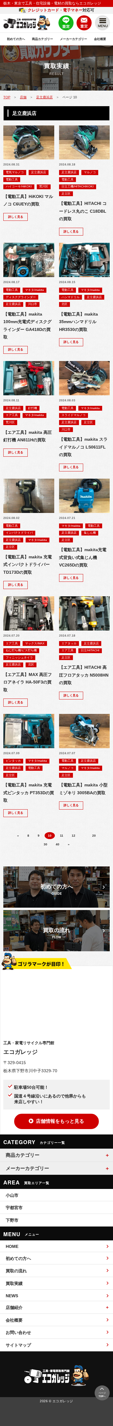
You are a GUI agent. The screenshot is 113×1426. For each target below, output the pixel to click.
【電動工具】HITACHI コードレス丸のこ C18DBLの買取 (83, 211)
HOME (12, 1246)
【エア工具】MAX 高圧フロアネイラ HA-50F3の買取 (27, 682)
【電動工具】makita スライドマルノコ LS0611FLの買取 (83, 447)
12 (73, 835)
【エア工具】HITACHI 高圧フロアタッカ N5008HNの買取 (83, 675)
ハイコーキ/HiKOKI (19, 186)
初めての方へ (16, 39)
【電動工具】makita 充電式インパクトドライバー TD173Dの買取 (27, 565)
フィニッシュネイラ (19, 657)
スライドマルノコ (73, 415)
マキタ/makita (34, 290)
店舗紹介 (14, 1307)
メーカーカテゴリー (73, 39)
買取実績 (14, 1283)
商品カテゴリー (42, 39)
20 (94, 835)
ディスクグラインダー (21, 297)
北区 (64, 304)
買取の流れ (16, 1270)
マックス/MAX (35, 643)
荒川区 (43, 186)
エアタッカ (69, 643)
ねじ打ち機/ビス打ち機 (21, 650)
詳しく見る (15, 216)
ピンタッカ (13, 760)
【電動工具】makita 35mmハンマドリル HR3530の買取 (78, 322)
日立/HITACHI (90, 650)
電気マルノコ (15, 172)
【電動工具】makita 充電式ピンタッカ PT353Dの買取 (28, 793)
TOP (6, 97)
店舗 (23, 97)
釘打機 (32, 408)
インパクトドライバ (19, 532)
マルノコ (90, 172)
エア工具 (12, 415)
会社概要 (100, 39)
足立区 (66, 193)
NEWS (12, 1295)
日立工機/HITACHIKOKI (77, 186)
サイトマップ (18, 1345)
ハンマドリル (70, 297)
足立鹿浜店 (44, 97)
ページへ (102, 1395)
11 (61, 835)
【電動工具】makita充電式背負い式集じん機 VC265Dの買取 (82, 557)
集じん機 (90, 532)
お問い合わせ (18, 1332)
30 (45, 844)
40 (57, 844)
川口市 (32, 304)
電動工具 (12, 179)
